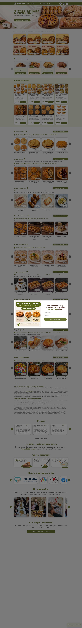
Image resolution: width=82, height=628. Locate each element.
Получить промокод (55, 319)
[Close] (66, 301)
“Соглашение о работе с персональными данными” (55, 322)
